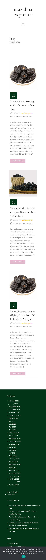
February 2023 (14, 470)
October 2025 (14, 412)
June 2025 (12, 424)
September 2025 (15, 415)
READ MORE (18, 161)
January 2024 (13, 462)
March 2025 (13, 430)
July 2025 (12, 421)
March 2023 (13, 467)
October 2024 (14, 444)
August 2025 (13, 418)
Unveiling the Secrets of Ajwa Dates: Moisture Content (22, 212)
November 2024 (15, 441)
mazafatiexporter (27, 113)
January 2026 (13, 404)
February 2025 (14, 433)
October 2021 (14, 485)
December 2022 (15, 473)
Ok (23, 557)
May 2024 (12, 450)
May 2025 (12, 427)
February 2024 (14, 459)
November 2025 (15, 410)
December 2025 (15, 407)
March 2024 (13, 456)
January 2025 (13, 436)
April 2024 (12, 453)
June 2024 (12, 447)
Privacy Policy (14, 544)
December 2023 (15, 465)
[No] (43, 553)
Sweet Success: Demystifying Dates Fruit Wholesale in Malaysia (22, 315)
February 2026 (14, 401)
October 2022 (14, 479)
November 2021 (14, 482)
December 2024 (15, 438)
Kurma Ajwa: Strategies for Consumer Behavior (22, 105)
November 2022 (15, 476)
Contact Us (11, 495)
